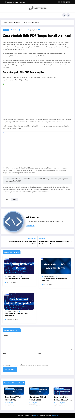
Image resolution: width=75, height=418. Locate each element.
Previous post (32, 238)
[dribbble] (64, 2)
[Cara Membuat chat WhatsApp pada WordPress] (56, 266)
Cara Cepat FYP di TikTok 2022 (27, 398)
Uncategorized (24, 388)
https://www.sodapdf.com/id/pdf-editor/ (15, 80)
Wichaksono (24, 30)
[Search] (64, 15)
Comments (6, 335)
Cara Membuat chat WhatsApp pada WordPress (54, 279)
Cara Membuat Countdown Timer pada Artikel (16, 315)
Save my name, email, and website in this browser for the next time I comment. (26, 365)
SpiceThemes (55, 415)
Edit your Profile (55, 221)
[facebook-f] (59, 2)
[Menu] (6, 15)
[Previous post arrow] (3, 241)
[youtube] (69, 2)
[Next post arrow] (71, 241)
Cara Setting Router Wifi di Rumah (17, 278)
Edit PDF (15, 30)
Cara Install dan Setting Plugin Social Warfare (53, 398)
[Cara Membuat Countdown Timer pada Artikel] (19, 301)
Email (39, 353)
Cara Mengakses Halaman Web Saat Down (22, 242)
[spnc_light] (68, 15)
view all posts (30, 225)
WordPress (35, 415)
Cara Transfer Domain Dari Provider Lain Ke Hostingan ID (54, 242)
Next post (42, 238)
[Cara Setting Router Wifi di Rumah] (19, 266)
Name (4, 353)
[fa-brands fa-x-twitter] (61, 2)
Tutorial (5, 30)
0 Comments (43, 30)
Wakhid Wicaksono (12, 276)
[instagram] (67, 2)
